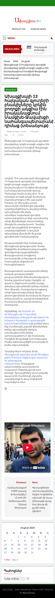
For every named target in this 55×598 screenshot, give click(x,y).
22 (19, 548)
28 (12, 552)
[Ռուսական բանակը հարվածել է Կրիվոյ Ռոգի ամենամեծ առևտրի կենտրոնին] (29, 47)
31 (32, 552)
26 (46, 548)
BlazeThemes (29, 593)
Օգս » (15, 559)
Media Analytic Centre (17, 131)
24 (32, 548)
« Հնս (7, 559)
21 (12, 548)
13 (5, 545)
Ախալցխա (11, 89)
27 (5, 552)
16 (25, 545)
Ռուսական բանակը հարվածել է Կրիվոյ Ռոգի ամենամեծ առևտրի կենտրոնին (41, 48)
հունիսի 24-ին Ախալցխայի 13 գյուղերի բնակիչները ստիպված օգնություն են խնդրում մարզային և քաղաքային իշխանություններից (27, 317)
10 (32, 541)
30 (25, 552)
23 (25, 548)
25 (39, 548)
